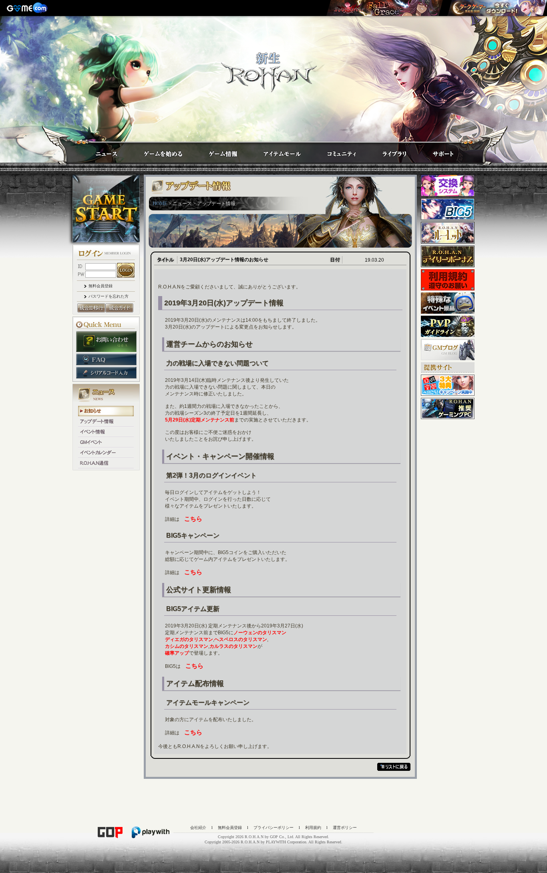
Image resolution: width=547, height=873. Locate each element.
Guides (155, 151)
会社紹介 (198, 827)
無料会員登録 (100, 286)
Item (275, 151)
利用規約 (313, 827)
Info (215, 151)
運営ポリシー (345, 827)
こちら (193, 518)
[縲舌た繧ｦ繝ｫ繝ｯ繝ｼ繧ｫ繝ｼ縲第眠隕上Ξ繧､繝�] (384, 8)
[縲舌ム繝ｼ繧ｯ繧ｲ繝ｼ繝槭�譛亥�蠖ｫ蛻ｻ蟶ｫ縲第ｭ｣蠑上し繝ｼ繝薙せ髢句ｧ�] (497, 8)
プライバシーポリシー (273, 827)
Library (387, 151)
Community (334, 151)
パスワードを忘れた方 (108, 296)
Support (435, 151)
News (98, 151)
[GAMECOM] (28, 8)
